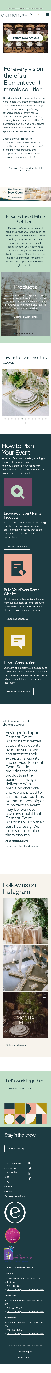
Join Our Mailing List (17, 1148)
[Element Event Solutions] (14, 15)
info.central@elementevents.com (25, 1289)
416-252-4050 (14, 1330)
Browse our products (20, 1088)
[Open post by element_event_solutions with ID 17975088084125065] (25, 921)
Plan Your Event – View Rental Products (25, 169)
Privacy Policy (25, 1357)
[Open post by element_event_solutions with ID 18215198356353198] (25, 968)
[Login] (38, 15)
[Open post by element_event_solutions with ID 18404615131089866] (25, 1015)
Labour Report (25, 1352)
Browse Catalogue (17, 546)
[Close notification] (46, 5)
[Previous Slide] (23, 838)
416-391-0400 (14, 1307)
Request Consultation (19, 691)
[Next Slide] (27, 838)
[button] (14, 333)
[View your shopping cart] (31, 14)
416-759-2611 (14, 1285)
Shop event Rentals (17, 619)
